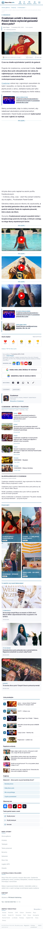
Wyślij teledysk (11, 820)
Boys (34, 912)
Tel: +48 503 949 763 (11, 902)
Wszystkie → (37, 909)
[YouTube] (26, 363)
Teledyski (4, 844)
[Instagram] (22, 363)
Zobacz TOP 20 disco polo (9, 348)
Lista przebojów (8, 697)
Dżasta (4, 912)
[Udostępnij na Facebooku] (13, 383)
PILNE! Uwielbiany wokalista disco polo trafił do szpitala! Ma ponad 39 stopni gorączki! (20, 492)
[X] (24, 806)
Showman (18, 915)
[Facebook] (18, 363)
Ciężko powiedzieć (10, 796)
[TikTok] (30, 363)
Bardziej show (9, 784)
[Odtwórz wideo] (21, 239)
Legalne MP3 (6, 864)
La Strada (14, 918)
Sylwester (5, 856)
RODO (39, 925)
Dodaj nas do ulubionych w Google (12, 57)
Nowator (10, 912)
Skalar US (11, 915)
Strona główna (6, 7)
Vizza (36, 918)
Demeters (28, 912)
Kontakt (9, 824)
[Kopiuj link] (33, 383)
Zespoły (4, 868)
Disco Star (5, 860)
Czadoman (6, 83)
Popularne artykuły (9, 746)
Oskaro (22, 912)
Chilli (16, 912)
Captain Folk (29, 918)
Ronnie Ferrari (6, 918)
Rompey (21, 918)
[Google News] (14, 363)
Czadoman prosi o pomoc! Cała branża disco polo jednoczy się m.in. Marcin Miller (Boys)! (21, 487)
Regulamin (26, 925)
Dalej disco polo (9, 788)
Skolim (4, 915)
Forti (24, 915)
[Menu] (39, 2)
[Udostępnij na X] (28, 383)
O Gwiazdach (21, 7)
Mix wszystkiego (10, 792)
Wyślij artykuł (11, 816)
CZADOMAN (6, 389)
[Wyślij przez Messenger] (18, 383)
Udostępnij (30, 57)
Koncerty (4, 852)
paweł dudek (16, 389)
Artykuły (13, 7)
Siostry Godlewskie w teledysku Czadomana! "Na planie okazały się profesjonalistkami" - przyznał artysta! (21, 497)
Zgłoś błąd (39, 57)
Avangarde (36, 915)
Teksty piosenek (7, 848)
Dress (29, 915)
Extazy (4, 920)
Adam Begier (6, 27)
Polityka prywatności (34, 926)
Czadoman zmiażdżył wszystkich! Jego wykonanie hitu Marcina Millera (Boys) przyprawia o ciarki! (21, 482)
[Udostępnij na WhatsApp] (23, 383)
